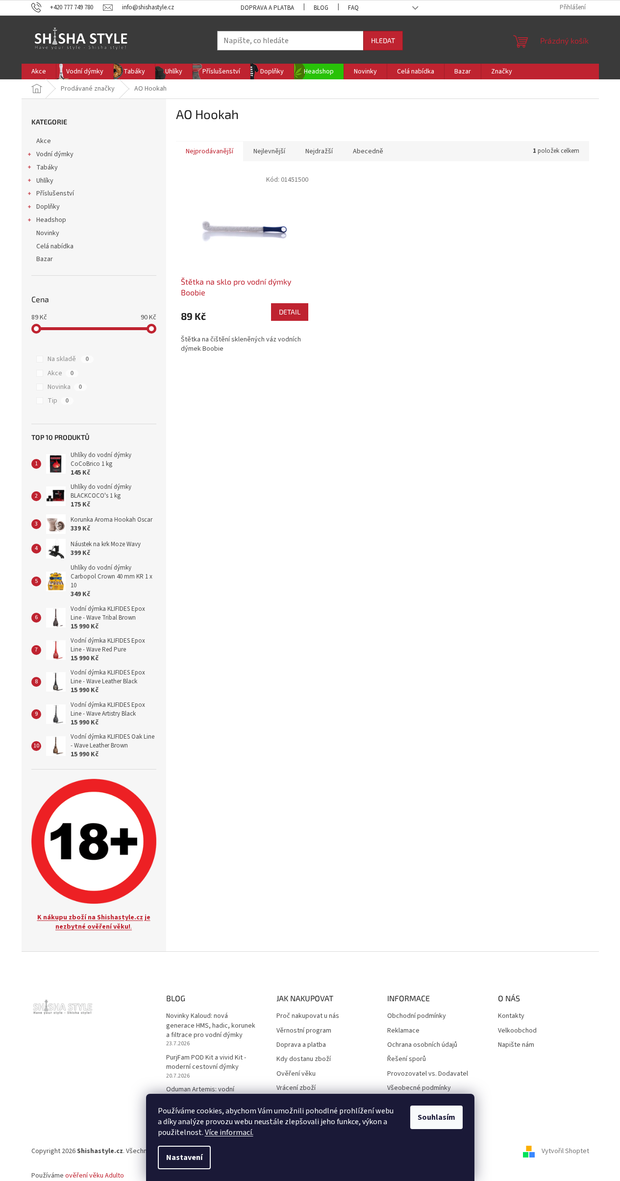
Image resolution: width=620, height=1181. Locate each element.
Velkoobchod (517, 1031)
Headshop (51, 220)
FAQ (353, 7)
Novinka (65, 387)
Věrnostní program (303, 1031)
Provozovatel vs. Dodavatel (427, 1074)
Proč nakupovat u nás (307, 1016)
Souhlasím (436, 1117)
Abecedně (368, 151)
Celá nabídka (55, 246)
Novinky (47, 233)
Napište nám (516, 1045)
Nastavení (184, 1157)
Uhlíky (44, 181)
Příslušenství (55, 193)
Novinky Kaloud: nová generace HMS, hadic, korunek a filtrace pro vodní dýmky (210, 1026)
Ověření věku (296, 1074)
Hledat (383, 40)
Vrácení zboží (296, 1088)
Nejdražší (319, 151)
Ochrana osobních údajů (422, 1045)
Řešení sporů (406, 1059)
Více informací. (229, 1132)
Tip (58, 401)
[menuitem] (39, 71)
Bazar (44, 259)
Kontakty (511, 1016)
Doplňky (48, 207)
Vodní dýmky (55, 154)
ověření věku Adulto (94, 1176)
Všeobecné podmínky (419, 1088)
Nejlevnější (269, 151)
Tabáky (47, 167)
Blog (321, 7)
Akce (43, 141)
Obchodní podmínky (416, 1016)
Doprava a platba (267, 7)
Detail (289, 312)
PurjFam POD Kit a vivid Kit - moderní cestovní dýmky (206, 1062)
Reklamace (403, 1031)
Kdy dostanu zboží (303, 1059)
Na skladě (68, 359)
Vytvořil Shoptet (565, 1151)
